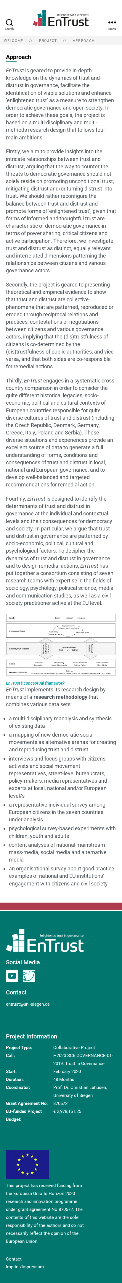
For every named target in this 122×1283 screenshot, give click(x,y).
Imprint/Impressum (25, 1266)
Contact (14, 1259)
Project (48, 41)
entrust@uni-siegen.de (28, 1004)
